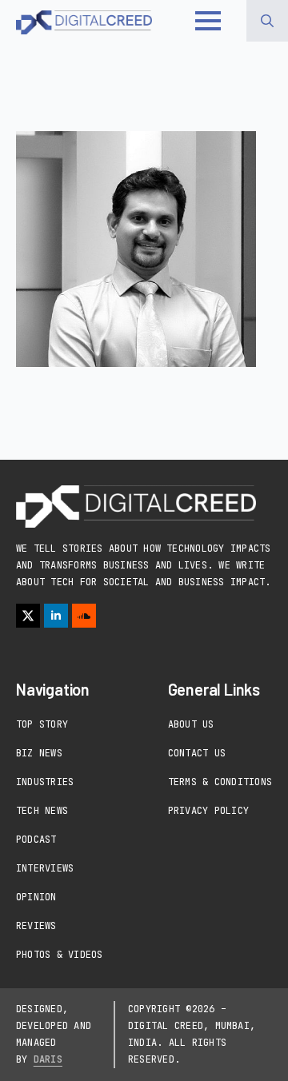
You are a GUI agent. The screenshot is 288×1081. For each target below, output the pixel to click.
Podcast (36, 839)
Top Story (42, 724)
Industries (45, 782)
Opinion (36, 897)
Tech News (42, 810)
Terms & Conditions (220, 782)
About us (191, 724)
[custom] (84, 616)
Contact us (197, 753)
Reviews (36, 925)
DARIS (48, 1059)
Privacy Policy (208, 810)
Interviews (45, 868)
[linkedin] (56, 616)
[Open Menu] (208, 21)
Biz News (39, 753)
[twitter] (28, 616)
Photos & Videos (59, 954)
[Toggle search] (267, 21)
